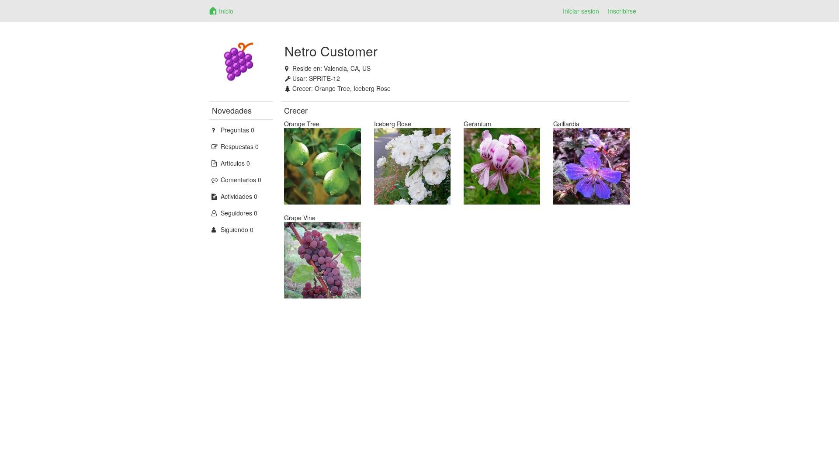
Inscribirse (622, 11)
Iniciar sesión (581, 11)
